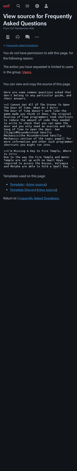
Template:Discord (23, 190)
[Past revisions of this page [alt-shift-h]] (17, 37)
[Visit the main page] (6, 6)
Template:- (18, 184)
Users (26, 72)
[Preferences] (37, 6)
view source (37, 184)
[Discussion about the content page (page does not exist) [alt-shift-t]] (27, 37)
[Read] (7, 37)
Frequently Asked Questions (22, 45)
